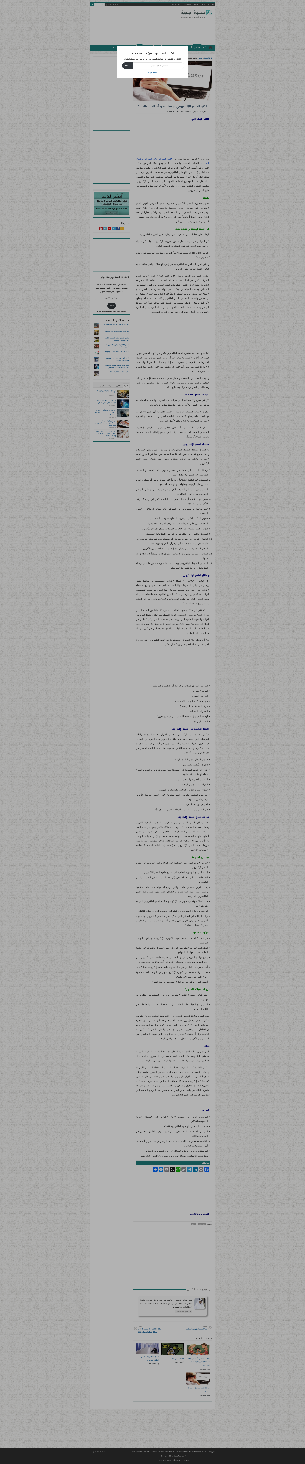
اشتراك (127, 65)
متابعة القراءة (152, 72)
